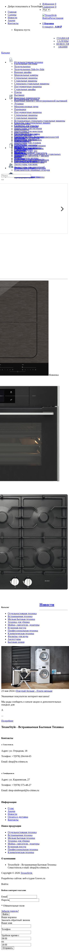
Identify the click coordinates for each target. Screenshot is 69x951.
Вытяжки (19, 95)
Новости (12, 17)
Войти (45, 18)
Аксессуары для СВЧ (25, 151)
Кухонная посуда (17, 627)
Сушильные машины (25, 80)
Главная (12, 11)
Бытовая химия (16, 642)
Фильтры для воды (18, 636)
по (2, 941)
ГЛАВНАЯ (63, 38)
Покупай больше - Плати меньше (34, 691)
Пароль (5, 900)
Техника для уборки (19, 622)
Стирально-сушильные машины (31, 83)
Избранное (49, 4)
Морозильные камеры (26, 75)
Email (4, 896)
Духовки (19, 103)
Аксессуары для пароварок (29, 148)
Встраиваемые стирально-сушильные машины (39, 120)
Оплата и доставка (18, 817)
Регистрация (56, 18)
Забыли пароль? (10, 911)
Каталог (5, 52)
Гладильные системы (25, 63)
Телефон (6, 929)
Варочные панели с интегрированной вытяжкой (40, 100)
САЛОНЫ (63, 41)
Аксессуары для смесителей (29, 167)
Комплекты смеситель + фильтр (31, 155)
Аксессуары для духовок (27, 142)
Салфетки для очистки (26, 125)
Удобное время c (10, 935)
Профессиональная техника (23, 630)
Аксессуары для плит (26, 134)
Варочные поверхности (27, 98)
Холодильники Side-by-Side (29, 69)
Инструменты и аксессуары (29, 162)
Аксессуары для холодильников (31, 159)
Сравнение (49, 6)
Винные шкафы (22, 72)
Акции (11, 811)
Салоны (12, 14)
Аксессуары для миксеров (28, 131)
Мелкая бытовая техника (21, 619)
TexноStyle (27, 873)
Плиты (18, 92)
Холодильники (22, 66)
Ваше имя (6, 923)
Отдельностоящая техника (22, 613)
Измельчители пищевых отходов (32, 170)
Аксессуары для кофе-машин (30, 145)
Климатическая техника (21, 633)
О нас (11, 808)
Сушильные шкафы (25, 89)
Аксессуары (14, 639)
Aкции (11, 20)
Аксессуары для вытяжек (28, 139)
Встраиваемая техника (20, 616)
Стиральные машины (26, 78)
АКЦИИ (63, 46)
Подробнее (7, 720)
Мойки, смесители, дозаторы (23, 625)
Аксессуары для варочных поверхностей (36, 137)
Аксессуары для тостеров (28, 128)
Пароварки (20, 109)
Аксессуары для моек (26, 164)
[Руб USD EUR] (46, 9)
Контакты (13, 23)
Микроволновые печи (26, 106)
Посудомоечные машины (28, 86)
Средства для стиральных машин (32, 122)
